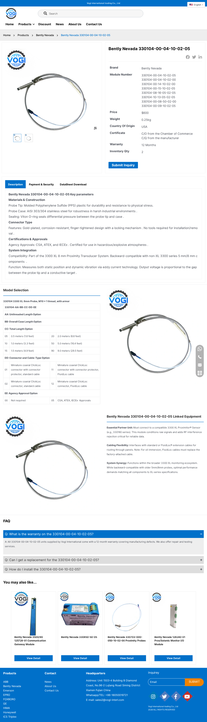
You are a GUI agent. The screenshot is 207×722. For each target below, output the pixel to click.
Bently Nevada (45, 35)
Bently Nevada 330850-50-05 (79, 637)
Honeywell (9, 712)
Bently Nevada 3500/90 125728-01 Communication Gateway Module (30, 640)
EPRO (6, 694)
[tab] (15, 184)
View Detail (33, 658)
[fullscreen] (95, 128)
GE (5, 703)
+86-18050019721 (116, 695)
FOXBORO (9, 699)
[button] (123, 165)
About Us (74, 24)
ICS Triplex (9, 716)
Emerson (8, 690)
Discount (44, 24)
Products (24, 24)
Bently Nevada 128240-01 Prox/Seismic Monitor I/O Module (169, 640)
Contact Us (94, 24)
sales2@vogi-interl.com (109, 699)
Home (9, 24)
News (60, 24)
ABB (5, 681)
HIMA (6, 708)
